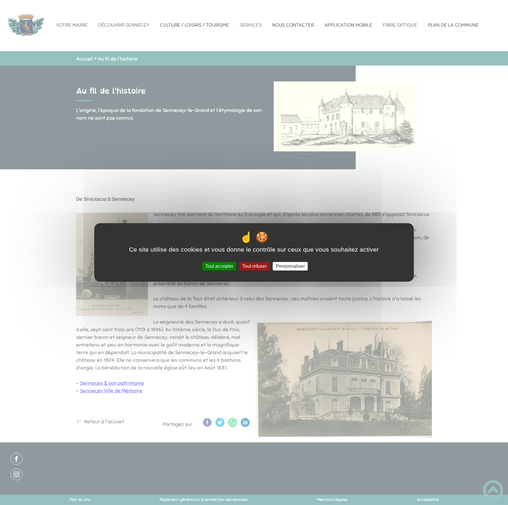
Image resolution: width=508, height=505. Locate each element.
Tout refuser (254, 266)
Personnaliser (290, 266)
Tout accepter (219, 266)
